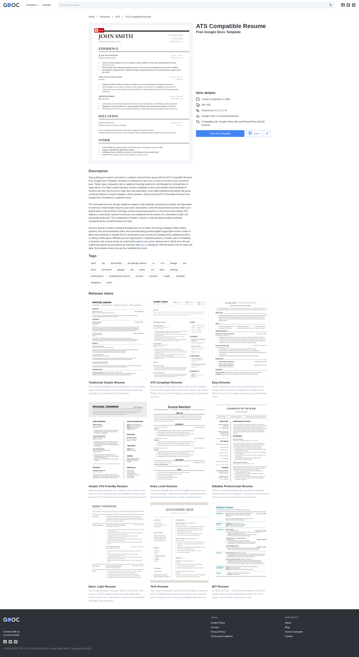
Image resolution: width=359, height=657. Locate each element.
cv (153, 263)
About (288, 623)
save (101, 30)
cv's (162, 263)
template (180, 276)
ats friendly (116, 263)
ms (152, 269)
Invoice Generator (294, 632)
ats (103, 263)
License (215, 627)
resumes (153, 276)
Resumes (105, 17)
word (109, 282)
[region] (233, 60)
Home (92, 17)
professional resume (119, 276)
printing (174, 269)
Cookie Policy (218, 623)
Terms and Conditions (222, 636)
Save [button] (257, 133)
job (132, 269)
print (162, 269)
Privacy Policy (218, 632)
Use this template (220, 133)
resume (139, 276)
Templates (31, 5)
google (121, 269)
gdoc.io (144, 245)
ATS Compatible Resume (138, 17)
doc (185, 263)
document (107, 269)
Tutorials (46, 5)
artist (93, 263)
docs (93, 269)
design (173, 263)
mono (142, 269)
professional (97, 276)
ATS (118, 17)
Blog (287, 627)
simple (167, 276)
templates (96, 282)
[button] (267, 133)
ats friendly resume (137, 263)
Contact (289, 636)
